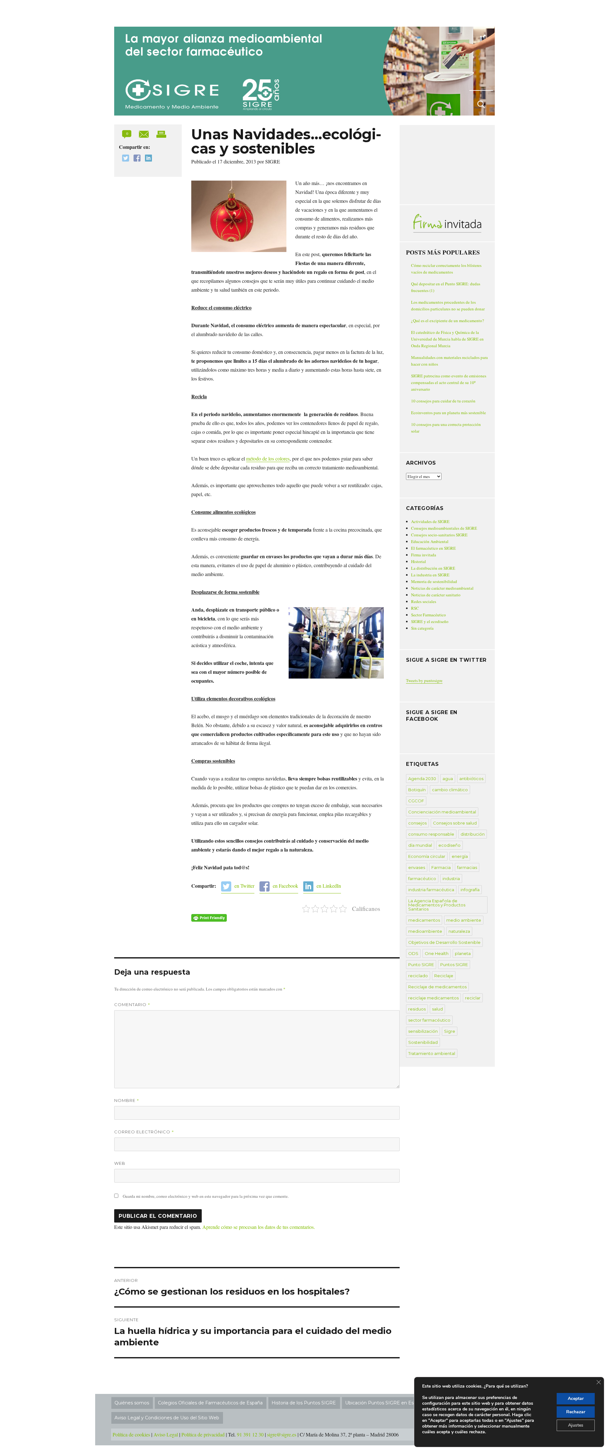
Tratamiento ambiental (431, 1053)
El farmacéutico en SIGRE (433, 548)
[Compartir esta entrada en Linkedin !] (147, 159)
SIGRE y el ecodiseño (430, 621)
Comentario (132, 1004)
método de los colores (268, 458)
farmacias (467, 867)
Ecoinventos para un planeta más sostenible (448, 412)
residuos (417, 1008)
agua (447, 778)
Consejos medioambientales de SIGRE (444, 528)
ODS (413, 953)
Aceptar (576, 1399)
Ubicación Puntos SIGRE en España (384, 1403)
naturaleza (459, 931)
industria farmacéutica (431, 889)
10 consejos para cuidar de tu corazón (443, 401)
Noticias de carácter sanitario (436, 595)
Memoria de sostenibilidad (434, 581)
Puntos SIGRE (454, 964)
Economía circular (426, 856)
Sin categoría (422, 628)
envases (416, 867)
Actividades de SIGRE (430, 521)
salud (437, 1008)
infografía (470, 889)
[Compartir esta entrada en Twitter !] (124, 159)
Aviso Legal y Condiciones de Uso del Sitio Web (167, 1418)
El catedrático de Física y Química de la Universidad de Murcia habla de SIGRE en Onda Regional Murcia (447, 338)
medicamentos (424, 920)
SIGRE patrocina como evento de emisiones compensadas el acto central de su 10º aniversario (448, 382)
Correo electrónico (144, 1132)
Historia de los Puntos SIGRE (304, 1403)
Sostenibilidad (423, 1042)
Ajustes (575, 1425)
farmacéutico (422, 878)
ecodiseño (449, 845)
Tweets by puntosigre (424, 680)
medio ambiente (463, 920)
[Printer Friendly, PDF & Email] (209, 918)
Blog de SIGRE (147, 12)
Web (119, 1163)
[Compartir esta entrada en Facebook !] (135, 159)
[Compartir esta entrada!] (144, 133)
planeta (463, 953)
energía (460, 856)
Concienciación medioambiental (442, 811)
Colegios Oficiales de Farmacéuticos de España (210, 1403)
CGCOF (416, 800)
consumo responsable (431, 834)
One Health (437, 953)
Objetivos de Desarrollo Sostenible (444, 942)
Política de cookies (131, 1434)
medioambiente (425, 931)
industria (451, 878)
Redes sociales (423, 601)
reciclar (473, 997)
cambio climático (450, 789)
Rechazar (575, 1412)
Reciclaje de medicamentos (437, 986)
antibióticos (471, 778)
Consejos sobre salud (455, 822)
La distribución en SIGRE (433, 568)
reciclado (418, 975)
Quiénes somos (132, 1403)
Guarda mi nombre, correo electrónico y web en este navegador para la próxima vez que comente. (206, 1196)
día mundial (420, 845)
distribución (473, 834)
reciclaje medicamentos (433, 997)
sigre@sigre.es (281, 1434)
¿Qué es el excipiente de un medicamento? (447, 320)
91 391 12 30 (250, 1434)
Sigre (449, 1031)
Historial (418, 561)
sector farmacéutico (429, 1020)
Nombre (126, 1100)
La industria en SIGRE (430, 575)
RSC (415, 608)
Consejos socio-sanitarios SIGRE (439, 535)
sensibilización (423, 1031)
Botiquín (417, 789)
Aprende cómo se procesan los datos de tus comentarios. (258, 1226)
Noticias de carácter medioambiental (442, 588)
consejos (417, 822)
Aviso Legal (166, 1434)
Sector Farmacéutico (428, 615)
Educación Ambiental (430, 541)
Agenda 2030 (422, 778)
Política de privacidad (203, 1434)
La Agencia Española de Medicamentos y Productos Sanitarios (436, 905)
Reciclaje (443, 975)
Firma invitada (423, 555)
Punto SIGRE (421, 964)
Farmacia (441, 867)
